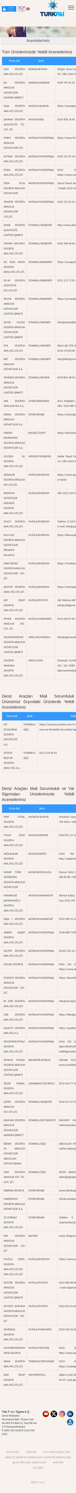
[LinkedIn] (70, 1412)
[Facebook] (70, 1420)
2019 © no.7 (38, 1482)
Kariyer (58, 1462)
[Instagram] (62, 1412)
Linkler (31, 1452)
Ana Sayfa (12, 1452)
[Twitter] (54, 1412)
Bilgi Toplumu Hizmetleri (29, 1462)
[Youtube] (46, 1412)
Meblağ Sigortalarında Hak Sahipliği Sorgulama (38, 1457)
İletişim (38, 1467)
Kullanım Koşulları (56, 1452)
